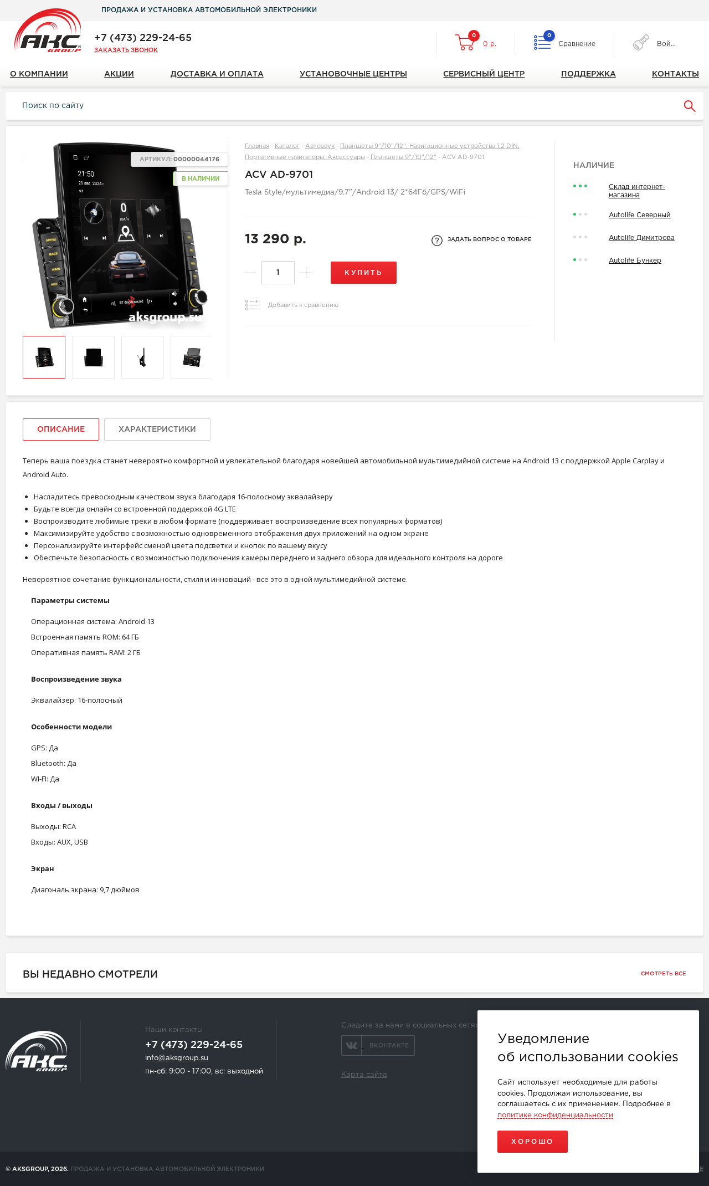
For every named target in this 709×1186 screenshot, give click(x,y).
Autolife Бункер (635, 261)
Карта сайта (364, 1075)
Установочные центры (353, 74)
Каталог (287, 146)
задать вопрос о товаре (490, 239)
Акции (119, 74)
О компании (39, 74)
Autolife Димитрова (642, 238)
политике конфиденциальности (555, 1115)
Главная (257, 146)
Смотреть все (663, 974)
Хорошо (532, 1142)
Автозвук (320, 146)
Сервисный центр (484, 74)
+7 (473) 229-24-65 (143, 38)
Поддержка (588, 74)
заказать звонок (126, 50)
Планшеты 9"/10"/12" (403, 157)
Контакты (675, 74)
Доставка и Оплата (217, 74)
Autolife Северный (640, 215)
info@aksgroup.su (176, 1058)
